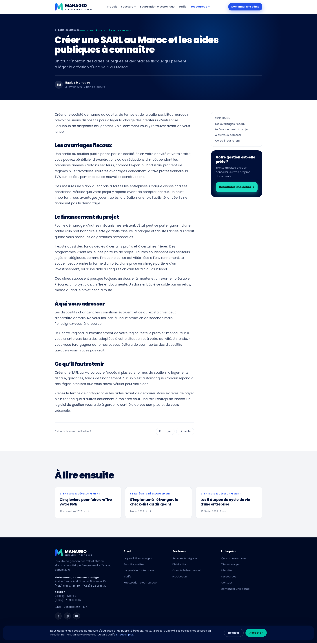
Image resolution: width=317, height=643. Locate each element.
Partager (165, 431)
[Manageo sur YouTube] (76, 616)
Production (179, 576)
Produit (112, 6)
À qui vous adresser (228, 135)
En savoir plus (124, 634)
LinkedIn (185, 431)
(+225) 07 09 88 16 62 (68, 600)
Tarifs (182, 6)
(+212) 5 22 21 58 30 (94, 586)
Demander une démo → (236, 187)
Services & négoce (184, 558)
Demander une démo (245, 6)
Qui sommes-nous (233, 558)
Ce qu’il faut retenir (227, 140)
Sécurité (226, 570)
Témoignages (230, 564)
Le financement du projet (232, 129)
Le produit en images (138, 558)
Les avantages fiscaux (230, 124)
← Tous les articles (67, 30)
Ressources (198, 6)
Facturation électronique (157, 6)
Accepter (256, 633)
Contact (226, 582)
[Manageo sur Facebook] (58, 616)
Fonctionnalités (134, 564)
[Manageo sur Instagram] (67, 616)
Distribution (179, 564)
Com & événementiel (186, 570)
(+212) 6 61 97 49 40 (67, 586)
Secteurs (127, 6)
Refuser (233, 633)
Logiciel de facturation (139, 570)
